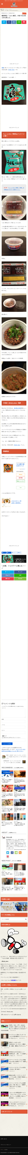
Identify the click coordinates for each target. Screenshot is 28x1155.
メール (3, 724)
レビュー (15, 552)
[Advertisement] (14, 44)
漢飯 (3, 67)
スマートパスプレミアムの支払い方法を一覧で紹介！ (17, 1069)
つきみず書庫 (9, 1152)
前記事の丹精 (17, 408)
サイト (3, 730)
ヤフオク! (20, 484)
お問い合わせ (4, 1138)
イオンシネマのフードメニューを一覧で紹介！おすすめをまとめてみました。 (17, 1104)
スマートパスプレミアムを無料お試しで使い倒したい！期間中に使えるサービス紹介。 (17, 1085)
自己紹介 (6, 1149)
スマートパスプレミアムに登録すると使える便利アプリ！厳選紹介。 (17, 1061)
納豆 (20, 552)
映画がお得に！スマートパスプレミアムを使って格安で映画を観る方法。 (17, 1077)
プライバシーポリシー (6, 1144)
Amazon (20, 474)
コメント (4, 707)
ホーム (2, 1149)
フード (4, 552)
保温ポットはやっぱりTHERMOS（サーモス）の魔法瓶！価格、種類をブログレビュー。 (13, 1045)
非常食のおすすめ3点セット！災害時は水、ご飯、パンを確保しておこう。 (17, 1053)
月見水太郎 (9, 837)
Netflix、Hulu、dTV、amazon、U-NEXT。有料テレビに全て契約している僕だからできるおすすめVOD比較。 (13, 1028)
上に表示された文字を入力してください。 (12, 737)
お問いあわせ (17, 1014)
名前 (3, 719)
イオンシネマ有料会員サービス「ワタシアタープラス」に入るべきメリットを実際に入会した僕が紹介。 (17, 1095)
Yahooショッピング (20, 481)
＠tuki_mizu (11, 69)
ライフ (9, 552)
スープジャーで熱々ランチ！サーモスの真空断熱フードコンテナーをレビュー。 (17, 1036)
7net (21, 487)
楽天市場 (20, 477)
